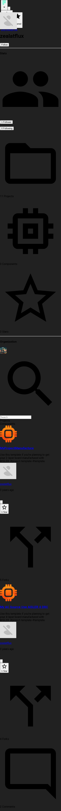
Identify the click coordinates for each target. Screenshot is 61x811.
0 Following (6, 128)
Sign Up (12, 29)
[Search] (9, 8)
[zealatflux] (30, 471)
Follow (4, 44)
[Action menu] (4, 5)
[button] (30, 420)
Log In (4, 29)
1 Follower (6, 122)
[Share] (1, 502)
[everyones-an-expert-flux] (30, 350)
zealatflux (6, 484)
